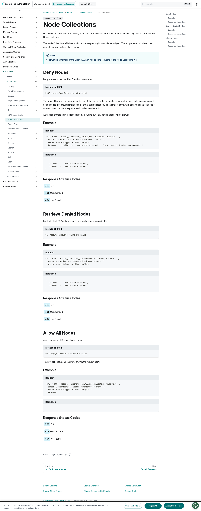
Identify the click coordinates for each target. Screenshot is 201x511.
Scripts (11, 143)
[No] (70, 454)
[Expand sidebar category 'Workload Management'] (36, 167)
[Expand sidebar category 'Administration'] (36, 62)
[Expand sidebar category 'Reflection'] (36, 133)
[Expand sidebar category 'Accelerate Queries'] (36, 52)
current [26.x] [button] (87, 4)
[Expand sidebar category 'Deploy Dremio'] (36, 27)
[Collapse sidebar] (20, 11)
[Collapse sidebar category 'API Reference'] (36, 81)
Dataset (11, 96)
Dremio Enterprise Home (53, 13)
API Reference (11, 81)
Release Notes (9, 186)
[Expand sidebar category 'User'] (36, 162)
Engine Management (16, 101)
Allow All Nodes (172, 38)
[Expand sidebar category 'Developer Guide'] (36, 67)
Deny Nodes (171, 14)
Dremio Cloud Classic (52, 491)
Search (11, 148)
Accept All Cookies (173, 506)
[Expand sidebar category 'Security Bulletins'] (36, 177)
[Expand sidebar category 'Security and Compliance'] (36, 57)
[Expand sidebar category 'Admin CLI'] (36, 77)
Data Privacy (48, 501)
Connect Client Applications (15, 47)
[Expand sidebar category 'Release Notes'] (36, 186)
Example (171, 18)
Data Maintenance (16, 91)
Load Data (7, 37)
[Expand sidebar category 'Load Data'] (36, 37)
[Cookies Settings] (195, 505)
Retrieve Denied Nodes (175, 26)
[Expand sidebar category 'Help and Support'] (36, 181)
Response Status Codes (177, 22)
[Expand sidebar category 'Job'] (36, 110)
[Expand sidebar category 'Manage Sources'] (36, 32)
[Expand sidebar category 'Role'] (36, 138)
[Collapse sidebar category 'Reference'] (36, 72)
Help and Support (10, 181)
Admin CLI (9, 77)
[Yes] (66, 454)
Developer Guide (10, 67)
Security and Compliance (14, 57)
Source (11, 152)
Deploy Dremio (9, 27)
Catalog (11, 86)
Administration (9, 62)
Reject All (153, 506)
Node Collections (15, 119)
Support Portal (131, 491)
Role (10, 138)
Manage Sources (10, 32)
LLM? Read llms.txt (62, 501)
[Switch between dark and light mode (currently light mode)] (196, 4)
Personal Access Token (18, 129)
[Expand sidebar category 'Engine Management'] (36, 101)
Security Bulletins (13, 176)
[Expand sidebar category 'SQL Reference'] (36, 172)
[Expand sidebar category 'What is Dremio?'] (36, 22)
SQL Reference (12, 172)
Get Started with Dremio (13, 17)
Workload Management (18, 167)
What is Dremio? (10, 22)
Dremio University (92, 486)
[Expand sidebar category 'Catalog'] (36, 86)
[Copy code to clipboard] (155, 93)
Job (9, 110)
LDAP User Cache (15, 115)
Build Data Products (12, 42)
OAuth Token (13, 124)
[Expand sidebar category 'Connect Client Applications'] (36, 47)
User (10, 162)
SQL (9, 157)
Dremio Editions (50, 486)
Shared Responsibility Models (97, 491)
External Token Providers (19, 105)
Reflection (12, 133)
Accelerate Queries (11, 52)
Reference (8, 72)
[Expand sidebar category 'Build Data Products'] (36, 42)
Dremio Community (133, 486)
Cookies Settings (133, 506)
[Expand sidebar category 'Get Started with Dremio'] (36, 17)
